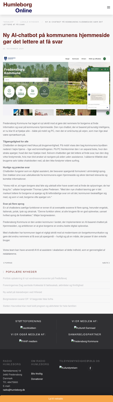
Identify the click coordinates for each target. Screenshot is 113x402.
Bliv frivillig (37, 373)
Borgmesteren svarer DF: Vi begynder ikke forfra (28, 299)
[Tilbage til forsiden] (17, 7)
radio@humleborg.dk (14, 389)
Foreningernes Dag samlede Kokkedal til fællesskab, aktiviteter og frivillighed (43, 285)
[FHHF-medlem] (28, 341)
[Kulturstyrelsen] (68, 367)
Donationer (37, 379)
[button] (108, 7)
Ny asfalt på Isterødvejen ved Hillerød (22, 292)
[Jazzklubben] (28, 327)
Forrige (8, 263)
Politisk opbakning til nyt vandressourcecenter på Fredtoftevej (35, 278)
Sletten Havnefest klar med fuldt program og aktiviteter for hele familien (39, 306)
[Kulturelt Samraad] (84, 327)
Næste (105, 263)
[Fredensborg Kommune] (84, 341)
